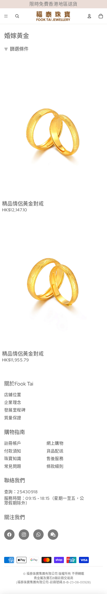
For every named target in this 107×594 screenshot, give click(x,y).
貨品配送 (55, 451)
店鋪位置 (12, 394)
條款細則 (55, 466)
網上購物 (55, 443)
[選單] (6, 16)
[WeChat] (53, 534)
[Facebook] (9, 534)
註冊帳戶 (12, 443)
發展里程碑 (14, 410)
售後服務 (55, 458)
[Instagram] (24, 534)
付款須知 (12, 451)
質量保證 (12, 418)
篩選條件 (19, 49)
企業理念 (12, 402)
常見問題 (12, 466)
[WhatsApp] (38, 534)
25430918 (27, 492)
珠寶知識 (12, 458)
